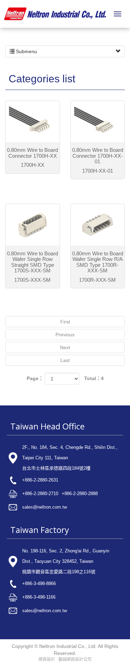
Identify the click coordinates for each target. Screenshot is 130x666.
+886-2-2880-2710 (40, 493)
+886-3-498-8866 (39, 583)
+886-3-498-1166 (38, 597)
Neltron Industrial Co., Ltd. (55, 13)
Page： (35, 378)
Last (65, 360)
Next (65, 347)
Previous (65, 334)
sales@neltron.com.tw (44, 507)
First (65, 321)
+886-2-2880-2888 (80, 493)
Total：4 (94, 378)
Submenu (26, 51)
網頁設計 (46, 659)
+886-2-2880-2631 (40, 480)
